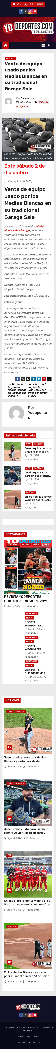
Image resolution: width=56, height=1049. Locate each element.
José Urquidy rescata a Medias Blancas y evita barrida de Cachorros (25, 761)
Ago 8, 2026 (31, 503)
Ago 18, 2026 (32, 479)
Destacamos (13, 544)
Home (20, 1036)
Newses (46, 1027)
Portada (26, 544)
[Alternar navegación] (43, 45)
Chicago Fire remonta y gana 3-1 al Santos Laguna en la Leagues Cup (27, 902)
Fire (9, 855)
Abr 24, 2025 (35, 676)
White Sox (10, 59)
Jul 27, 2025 (35, 652)
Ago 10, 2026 (14, 909)
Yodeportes (27, 98)
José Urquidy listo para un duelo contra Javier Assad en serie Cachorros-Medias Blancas (26, 832)
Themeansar (27, 1030)
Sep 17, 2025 (35, 629)
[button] (50, 45)
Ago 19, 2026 (32, 455)
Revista (36, 544)
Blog (28, 1036)
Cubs (28, 444)
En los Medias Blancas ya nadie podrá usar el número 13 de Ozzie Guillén (26, 976)
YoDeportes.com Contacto (28, 1042)
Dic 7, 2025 (14, 606)
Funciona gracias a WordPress (18, 1027)
